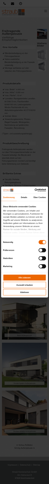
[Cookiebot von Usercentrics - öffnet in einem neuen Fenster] (35, 190)
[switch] (42, 250)
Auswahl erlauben (24, 285)
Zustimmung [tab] (9, 197)
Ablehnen (24, 292)
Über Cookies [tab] (39, 197)
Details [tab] (24, 197)
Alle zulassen (24, 277)
